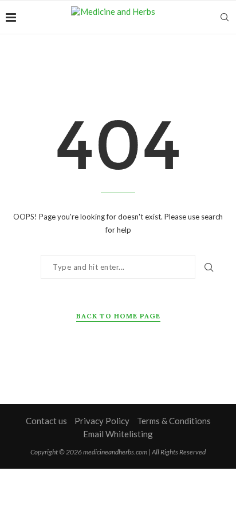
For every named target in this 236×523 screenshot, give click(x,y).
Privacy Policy (101, 421)
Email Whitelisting (118, 434)
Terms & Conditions (174, 421)
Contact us (46, 421)
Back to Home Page (118, 316)
